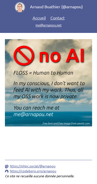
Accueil (39, 17)
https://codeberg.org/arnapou (33, 171)
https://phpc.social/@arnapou (32, 166)
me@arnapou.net (48, 25)
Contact (57, 17)
